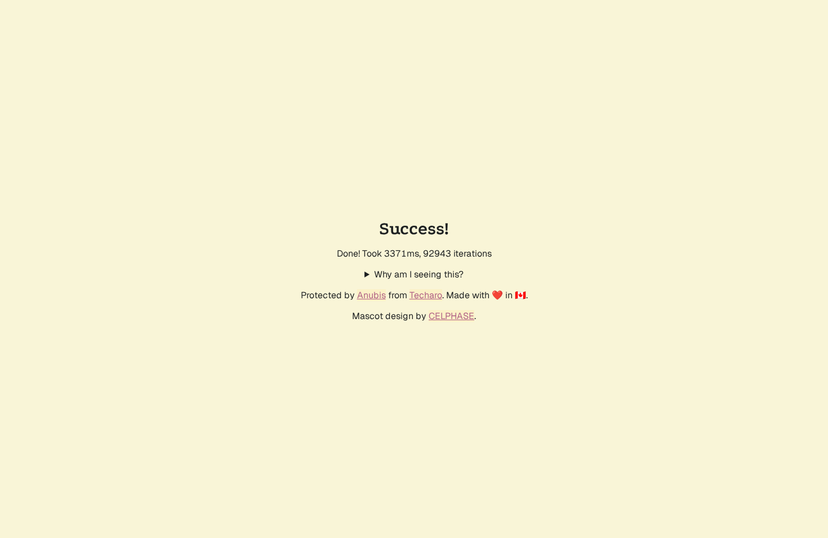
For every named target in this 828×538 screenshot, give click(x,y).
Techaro (425, 295)
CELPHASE (451, 316)
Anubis (371, 295)
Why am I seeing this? (419, 274)
